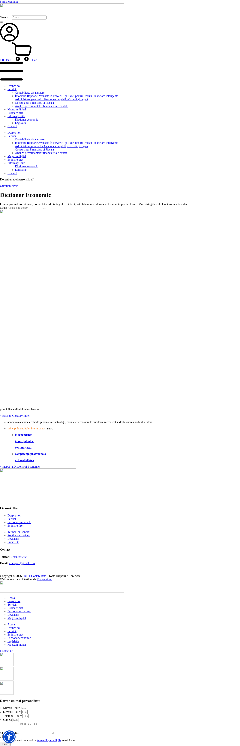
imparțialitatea (24, 441)
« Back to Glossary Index (15, 415)
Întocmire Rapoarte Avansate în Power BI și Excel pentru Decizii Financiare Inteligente (66, 96)
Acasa (11, 597)
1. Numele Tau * (10, 707)
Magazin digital (17, 109)
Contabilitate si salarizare (29, 92)
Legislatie (20, 122)
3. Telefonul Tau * (11, 715)
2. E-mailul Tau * (10, 711)
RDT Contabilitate (35, 576)
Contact (12, 126)
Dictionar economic (26, 119)
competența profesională (30, 453)
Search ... (5, 17)
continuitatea (23, 447)
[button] (9, 736)
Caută (3, 207)
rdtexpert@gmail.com (22, 563)
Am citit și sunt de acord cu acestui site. (39, 740)
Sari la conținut (9, 1)
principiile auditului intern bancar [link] (27, 428)
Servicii (12, 89)
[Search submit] (1, 22)
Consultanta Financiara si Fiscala (34, 102)
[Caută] (44, 208)
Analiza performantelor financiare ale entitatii (41, 106)
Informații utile (16, 116)
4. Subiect (6, 719)
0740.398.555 (19, 556)
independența (23, 434)
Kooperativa (44, 579)
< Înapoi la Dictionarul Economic (20, 466)
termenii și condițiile (49, 740)
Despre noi (14, 85)
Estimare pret (15, 112)
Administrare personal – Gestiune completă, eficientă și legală (51, 99)
